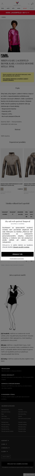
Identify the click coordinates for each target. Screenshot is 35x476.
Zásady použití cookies (21, 247)
